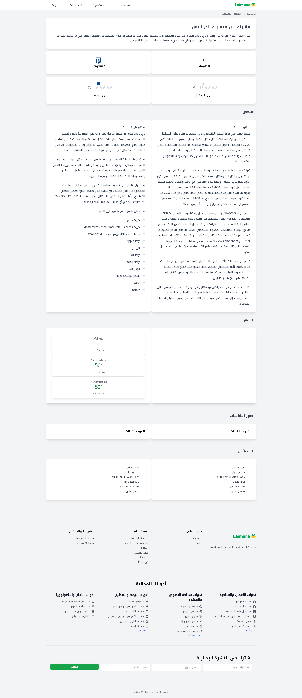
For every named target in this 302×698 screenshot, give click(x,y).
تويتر (199, 543)
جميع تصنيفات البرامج (136, 543)
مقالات (125, 5)
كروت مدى (133, 220)
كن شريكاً (143, 562)
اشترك (74, 666)
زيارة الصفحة (204, 95)
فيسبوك (197, 538)
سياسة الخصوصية (85, 538)
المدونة (144, 548)
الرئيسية (251, 14)
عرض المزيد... (249, 630)
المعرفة (144, 557)
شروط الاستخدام (85, 543)
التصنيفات (76, 5)
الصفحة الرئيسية (139, 538)
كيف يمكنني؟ (101, 5)
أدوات (55, 5)
